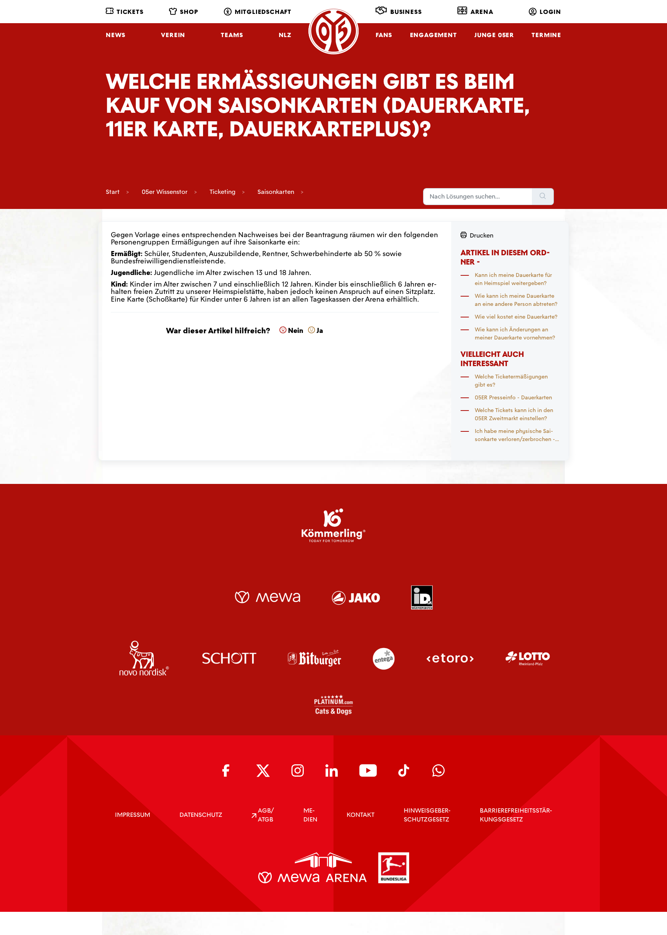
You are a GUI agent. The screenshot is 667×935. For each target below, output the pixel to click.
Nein (295, 330)
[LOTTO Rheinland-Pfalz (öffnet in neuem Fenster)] (527, 658)
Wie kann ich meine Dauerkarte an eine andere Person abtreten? (516, 299)
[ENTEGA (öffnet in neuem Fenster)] (383, 658)
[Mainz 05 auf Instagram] (297, 770)
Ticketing (222, 192)
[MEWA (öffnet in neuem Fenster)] (267, 597)
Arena (482, 12)
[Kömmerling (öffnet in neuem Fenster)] (333, 525)
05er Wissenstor (165, 192)
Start (113, 192)
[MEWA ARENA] (312, 867)
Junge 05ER (494, 35)
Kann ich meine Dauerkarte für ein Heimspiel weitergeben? (513, 279)
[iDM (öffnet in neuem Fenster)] (421, 597)
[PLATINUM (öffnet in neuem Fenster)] (333, 704)
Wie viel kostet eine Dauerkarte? (516, 316)
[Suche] (543, 196)
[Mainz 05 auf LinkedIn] (331, 770)
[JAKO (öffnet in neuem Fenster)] (356, 597)
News (115, 35)
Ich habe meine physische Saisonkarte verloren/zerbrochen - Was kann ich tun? (515, 435)
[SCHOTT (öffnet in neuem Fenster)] (229, 658)
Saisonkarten (275, 192)
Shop (189, 12)
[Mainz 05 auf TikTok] (404, 770)
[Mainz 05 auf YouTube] (368, 770)
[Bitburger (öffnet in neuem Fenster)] (314, 658)
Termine (546, 35)
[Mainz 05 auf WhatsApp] (438, 770)
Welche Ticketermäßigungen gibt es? (511, 380)
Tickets (130, 12)
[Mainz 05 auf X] (263, 770)
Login (550, 12)
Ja (320, 330)
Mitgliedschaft (263, 12)
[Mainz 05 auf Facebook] (228, 770)
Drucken (481, 235)
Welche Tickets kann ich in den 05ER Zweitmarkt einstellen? (514, 414)
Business (406, 12)
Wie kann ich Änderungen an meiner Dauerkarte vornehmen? (515, 333)
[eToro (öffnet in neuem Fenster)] (450, 658)
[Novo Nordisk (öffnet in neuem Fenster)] (144, 658)
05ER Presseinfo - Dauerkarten (513, 397)
